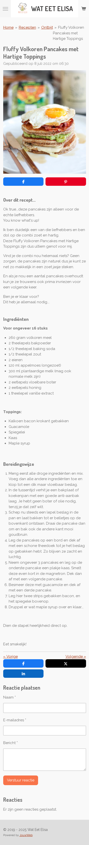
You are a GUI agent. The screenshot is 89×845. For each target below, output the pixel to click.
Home (8, 27)
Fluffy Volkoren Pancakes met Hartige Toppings (68, 33)
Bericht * (10, 743)
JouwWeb (26, 835)
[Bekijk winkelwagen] (83, 8)
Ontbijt (47, 27)
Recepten (27, 27)
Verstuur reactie (20, 780)
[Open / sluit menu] (5, 8)
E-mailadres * (14, 720)
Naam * (9, 697)
